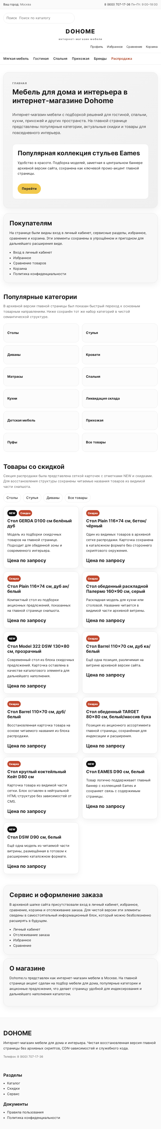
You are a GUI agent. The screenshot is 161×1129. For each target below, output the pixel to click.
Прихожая (80, 58)
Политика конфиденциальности (39, 274)
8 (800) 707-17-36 (117, 4)
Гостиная (41, 58)
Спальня (60, 58)
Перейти (29, 188)
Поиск (11, 18)
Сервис (13, 1094)
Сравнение (134, 46)
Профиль (96, 46)
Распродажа (121, 58)
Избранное (115, 46)
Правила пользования (25, 1112)
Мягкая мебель (16, 58)
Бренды (100, 58)
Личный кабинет (26, 929)
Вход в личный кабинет (32, 252)
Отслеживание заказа (31, 935)
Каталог (13, 1083)
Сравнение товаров (29, 263)
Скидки (13, 1088)
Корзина (152, 46)
